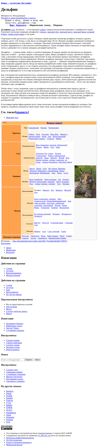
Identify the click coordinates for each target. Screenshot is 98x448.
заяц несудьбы (40, 203)
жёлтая (52, 160)
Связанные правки (14, 372)
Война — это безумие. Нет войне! (16, 3)
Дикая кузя (35, 236)
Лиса (53, 173)
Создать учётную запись (16, 311)
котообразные (52, 171)
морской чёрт (53, 32)
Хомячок (54, 208)
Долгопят (45, 134)
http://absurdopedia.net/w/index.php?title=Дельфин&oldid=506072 (40, 241)
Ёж (35, 214)
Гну (46, 153)
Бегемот (58, 153)
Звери (8, 248)
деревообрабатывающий (56, 201)
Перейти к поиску (28, 18)
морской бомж (80, 32)
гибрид (43, 30)
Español (9, 398)
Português (10, 417)
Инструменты (12, 292)
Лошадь (39, 147)
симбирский (59, 203)
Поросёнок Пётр (64, 162)
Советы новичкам (14, 343)
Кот (49, 169)
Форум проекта (13, 350)
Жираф (61, 158)
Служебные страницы (15, 374)
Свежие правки (13, 340)
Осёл (52, 147)
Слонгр (69, 236)
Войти (9, 314)
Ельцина (65, 182)
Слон (44, 231)
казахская (60, 160)
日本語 (9, 407)
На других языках (14, 294)
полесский (50, 203)
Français (9, 400)
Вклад (8, 309)
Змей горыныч (52, 236)
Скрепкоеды (42, 238)
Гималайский (34, 128)
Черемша (65, 184)
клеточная (44, 199)
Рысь (31, 184)
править (22, 112)
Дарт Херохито (18, 25)
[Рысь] (85, 197)
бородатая (53, 162)
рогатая (52, 199)
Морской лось (12, 117)
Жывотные (11, 250)
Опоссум (45, 223)
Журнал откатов (13, 275)
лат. (13, 30)
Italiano (9, 405)
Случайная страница (15, 330)
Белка (36, 199)
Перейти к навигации (10, 18)
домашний (44, 145)
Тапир (63, 231)
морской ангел (66, 32)
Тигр (59, 184)
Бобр (59, 199)
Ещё (8, 290)
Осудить (9, 271)
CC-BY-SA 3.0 (44, 435)
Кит (52, 190)
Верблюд (53, 158)
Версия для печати (14, 377)
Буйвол (51, 156)
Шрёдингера (44, 173)
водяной (39, 158)
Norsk (8, 415)
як (66, 160)
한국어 (9, 410)
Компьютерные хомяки (57, 238)
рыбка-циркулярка (16, 34)
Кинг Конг (54, 134)
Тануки (33, 238)
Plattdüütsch (11, 413)
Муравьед (56, 214)
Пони (58, 147)
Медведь (32, 182)
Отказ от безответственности (19, 442)
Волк (31, 179)
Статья (9, 268)
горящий (50, 182)
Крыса (64, 205)
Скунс (66, 173)
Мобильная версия (14, 445)
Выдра (38, 169)
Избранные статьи (14, 326)
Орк (49, 136)
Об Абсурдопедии (14, 440)
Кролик (58, 205)
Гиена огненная (50, 179)
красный (53, 145)
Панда (58, 182)
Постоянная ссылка (14, 379)
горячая (44, 184)
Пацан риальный (59, 136)
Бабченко (61, 169)
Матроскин (42, 171)
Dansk (8, 393)
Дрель (43, 236)
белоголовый (41, 182)
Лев (59, 179)
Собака (37, 184)
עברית (8, 403)
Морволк (59, 190)
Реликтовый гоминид (37, 139)
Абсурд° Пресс (12, 328)
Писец (59, 173)
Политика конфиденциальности (20, 438)
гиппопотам (41, 156)
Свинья (45, 162)
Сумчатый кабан (57, 223)
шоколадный (48, 205)
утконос (42, 32)
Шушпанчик (64, 208)
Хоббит (58, 139)
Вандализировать (13, 273)
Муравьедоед (67, 214)
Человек (43, 128)
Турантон (50, 139)
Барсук (32, 169)
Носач (44, 136)
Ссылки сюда (12, 370)
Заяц (69, 201)
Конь (38, 145)
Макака (63, 134)
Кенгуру (37, 223)
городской (38, 179)
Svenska (9, 420)
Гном (38, 134)
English (9, 396)
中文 (8, 422)
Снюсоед (25, 238)
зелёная (45, 160)
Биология (10, 252)
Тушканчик (45, 208)
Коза (67, 158)
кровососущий (40, 201)
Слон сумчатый (53, 231)
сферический (62, 145)
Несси (62, 236)
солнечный (38, 205)
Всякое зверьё (54, 123)
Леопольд (32, 171)
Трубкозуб (38, 216)
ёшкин (54, 169)
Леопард (66, 179)
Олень (38, 162)
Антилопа (40, 153)
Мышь (36, 208)
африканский (60, 156)
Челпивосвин (53, 128)
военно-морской (44, 214)
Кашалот (46, 190)
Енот (45, 169)
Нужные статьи (13, 347)
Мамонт (37, 231)
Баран (46, 158)
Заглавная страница (14, 323)
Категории (5, 243)
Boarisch (9, 391)
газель (50, 153)
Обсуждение (11, 307)
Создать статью (13, 345)
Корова (38, 160)
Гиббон (31, 134)
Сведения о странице (15, 381)
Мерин (46, 147)
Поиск (4, 354)
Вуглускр (25, 236)
